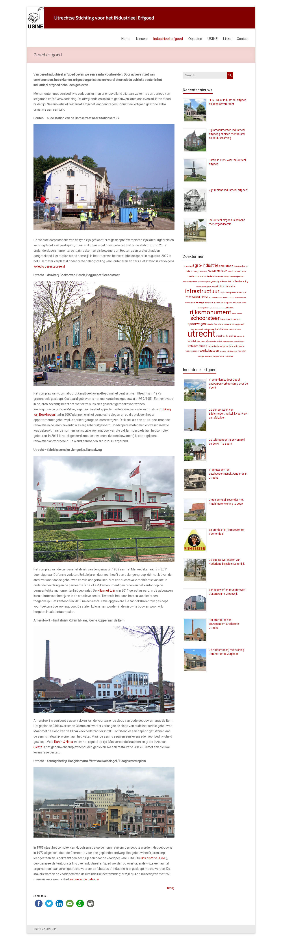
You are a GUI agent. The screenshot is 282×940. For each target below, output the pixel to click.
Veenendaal (191, 341)
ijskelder (204, 287)
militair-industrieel (215, 297)
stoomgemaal (238, 324)
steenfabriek (211, 324)
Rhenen (229, 307)
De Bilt (213, 276)
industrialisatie (226, 286)
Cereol (244, 271)
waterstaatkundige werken (220, 346)
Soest (239, 319)
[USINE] (141, 9)
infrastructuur (202, 291)
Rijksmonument (210, 312)
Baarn (245, 266)
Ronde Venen (237, 314)
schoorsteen (205, 318)
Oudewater (237, 303)
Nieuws (142, 39)
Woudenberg (208, 356)
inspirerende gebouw (84, 879)
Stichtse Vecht (225, 324)
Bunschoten (236, 271)
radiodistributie (214, 308)
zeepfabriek (216, 356)
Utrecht (201, 333)
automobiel (237, 266)
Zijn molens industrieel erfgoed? (228, 190)
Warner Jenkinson (239, 341)
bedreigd (196, 271)
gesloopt (214, 281)
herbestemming (240, 281)
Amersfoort (226, 266)
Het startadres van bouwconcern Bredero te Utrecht (224, 623)
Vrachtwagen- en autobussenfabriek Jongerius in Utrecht (228, 473)
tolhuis (231, 329)
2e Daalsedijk (188, 266)
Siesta (37, 747)
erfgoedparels (202, 281)
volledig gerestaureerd (49, 266)
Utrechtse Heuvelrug (226, 336)
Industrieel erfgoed (168, 39)
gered (208, 282)
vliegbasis (219, 341)
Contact (243, 39)
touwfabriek (237, 329)
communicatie (202, 276)
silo (232, 319)
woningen (201, 356)
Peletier (200, 308)
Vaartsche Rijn (240, 336)
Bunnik (230, 271)
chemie (191, 276)
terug (170, 888)
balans (189, 271)
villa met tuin (106, 590)
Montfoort (230, 297)
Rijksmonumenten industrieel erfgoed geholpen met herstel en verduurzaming (227, 134)
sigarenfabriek (225, 319)
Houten (199, 287)
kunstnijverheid (231, 293)
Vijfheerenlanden (211, 341)
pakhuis (244, 303)
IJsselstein (212, 286)
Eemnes (241, 276)
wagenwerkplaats (228, 341)
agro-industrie (205, 265)
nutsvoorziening (220, 303)
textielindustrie (221, 329)
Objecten (195, 39)
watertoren (239, 346)
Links (227, 39)
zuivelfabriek (228, 356)
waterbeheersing (197, 345)
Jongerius (222, 292)
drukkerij (226, 276)
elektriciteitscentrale (190, 282)
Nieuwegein (200, 302)
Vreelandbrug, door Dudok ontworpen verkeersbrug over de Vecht (228, 383)
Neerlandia (238, 298)
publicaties (206, 308)
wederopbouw (192, 351)
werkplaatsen (209, 351)
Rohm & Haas (63, 742)
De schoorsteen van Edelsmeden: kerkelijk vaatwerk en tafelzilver (228, 413)
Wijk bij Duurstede (232, 351)
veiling (198, 341)
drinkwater (220, 276)
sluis (235, 319)
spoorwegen (197, 324)
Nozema (209, 303)
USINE (212, 39)
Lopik (244, 292)
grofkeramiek (224, 281)
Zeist (222, 356)
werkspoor (223, 351)
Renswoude (222, 308)
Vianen (203, 341)
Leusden (239, 292)
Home (125, 39)
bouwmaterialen (217, 271)
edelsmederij (234, 276)
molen (225, 298)
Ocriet (230, 303)
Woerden (242, 351)
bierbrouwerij (203, 271)
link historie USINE (153, 858)
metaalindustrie (197, 297)
